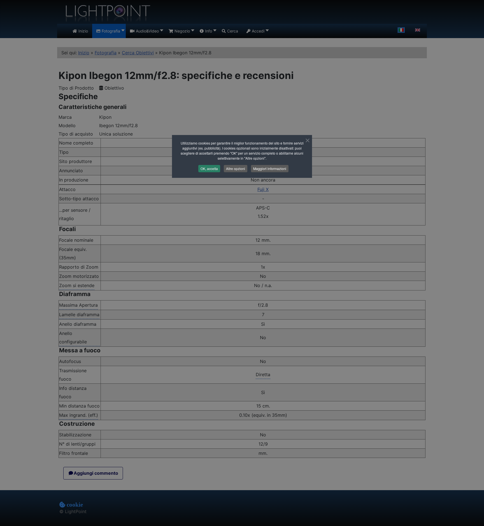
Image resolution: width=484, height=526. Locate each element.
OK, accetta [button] (209, 168)
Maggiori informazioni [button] (269, 168)
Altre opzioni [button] (235, 168)
